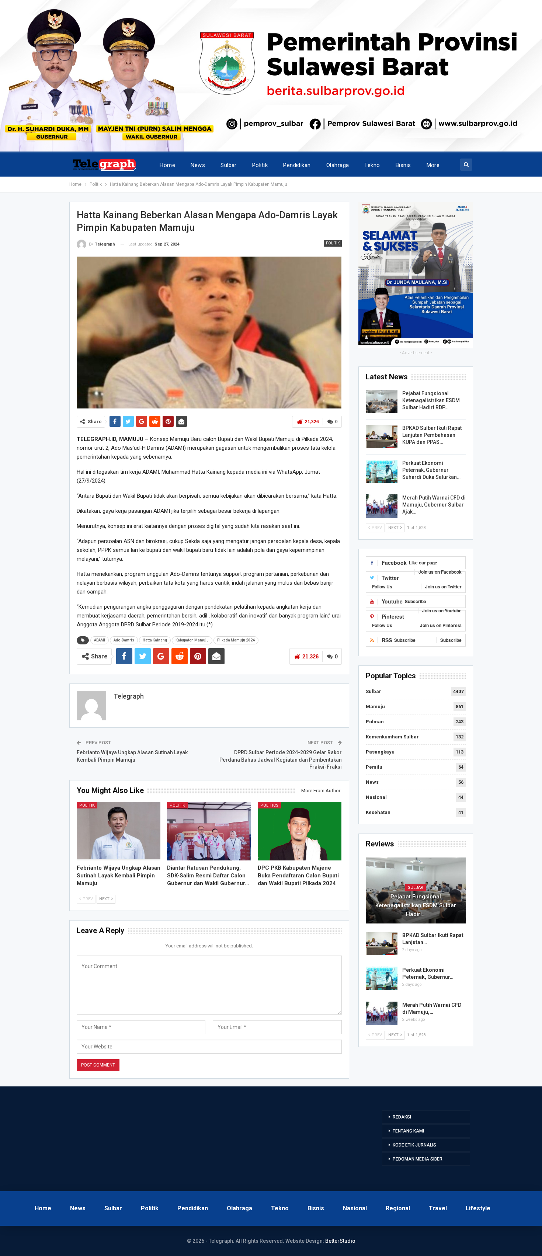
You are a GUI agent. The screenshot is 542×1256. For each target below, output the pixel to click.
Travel (438, 1208)
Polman (375, 721)
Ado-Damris (124, 640)
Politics (269, 805)
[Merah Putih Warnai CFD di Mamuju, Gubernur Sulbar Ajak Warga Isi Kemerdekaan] (381, 506)
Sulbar (228, 165)
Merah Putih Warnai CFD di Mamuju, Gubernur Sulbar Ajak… (434, 505)
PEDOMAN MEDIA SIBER (417, 1159)
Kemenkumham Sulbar (392, 737)
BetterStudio (340, 1241)
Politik (260, 165)
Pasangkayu (380, 752)
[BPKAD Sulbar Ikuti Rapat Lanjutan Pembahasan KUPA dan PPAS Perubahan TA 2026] (381, 436)
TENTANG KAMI (408, 1131)
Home (167, 165)
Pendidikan (297, 165)
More (433, 165)
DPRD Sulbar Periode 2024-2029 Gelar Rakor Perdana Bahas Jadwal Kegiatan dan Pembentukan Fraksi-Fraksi (280, 759)
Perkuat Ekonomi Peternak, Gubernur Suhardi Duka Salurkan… (431, 470)
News (198, 165)
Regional (398, 1208)
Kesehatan (378, 812)
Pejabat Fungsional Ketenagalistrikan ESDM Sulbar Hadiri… (415, 905)
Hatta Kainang (155, 640)
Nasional (376, 797)
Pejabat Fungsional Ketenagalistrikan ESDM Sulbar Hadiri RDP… (431, 400)
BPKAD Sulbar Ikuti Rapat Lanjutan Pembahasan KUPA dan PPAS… (432, 435)
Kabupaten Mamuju (192, 640)
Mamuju (375, 706)
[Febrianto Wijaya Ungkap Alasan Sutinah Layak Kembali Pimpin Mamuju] (119, 831)
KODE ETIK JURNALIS (414, 1145)
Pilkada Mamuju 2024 (236, 640)
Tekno (372, 165)
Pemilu (374, 767)
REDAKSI (402, 1117)
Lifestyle (478, 1208)
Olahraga (337, 165)
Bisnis (403, 165)
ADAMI (99, 640)
